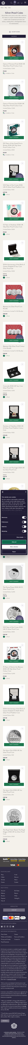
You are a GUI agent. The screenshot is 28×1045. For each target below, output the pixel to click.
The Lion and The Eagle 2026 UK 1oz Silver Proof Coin (13, 469)
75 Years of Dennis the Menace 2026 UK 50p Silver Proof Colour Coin (13, 669)
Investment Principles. (11, 979)
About (15, 880)
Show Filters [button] (16, 32)
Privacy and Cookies (6, 939)
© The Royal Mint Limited (10, 1032)
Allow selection (14, 546)
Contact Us (17, 939)
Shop (6, 7)
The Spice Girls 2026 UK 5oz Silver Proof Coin (12, 791)
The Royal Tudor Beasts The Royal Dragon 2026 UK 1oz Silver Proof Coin (14, 832)
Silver (9, 7)
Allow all (14, 542)
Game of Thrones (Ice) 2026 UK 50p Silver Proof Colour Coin (13, 105)
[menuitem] (11, 3)
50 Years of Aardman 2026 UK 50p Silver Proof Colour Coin (13, 226)
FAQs (15, 896)
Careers (3, 882)
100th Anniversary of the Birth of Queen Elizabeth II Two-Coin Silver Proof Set (14, 267)
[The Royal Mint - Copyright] (3, 3)
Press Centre (4, 934)
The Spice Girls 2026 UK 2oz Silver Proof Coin (12, 751)
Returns (16, 893)
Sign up (14, 910)
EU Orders (16, 891)
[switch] (24, 522)
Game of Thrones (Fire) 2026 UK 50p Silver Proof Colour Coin (14, 65)
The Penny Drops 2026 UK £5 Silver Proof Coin (13, 588)
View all (3, 901)
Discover (16, 877)
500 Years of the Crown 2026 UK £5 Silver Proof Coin (13, 628)
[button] (25, 2)
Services (3, 880)
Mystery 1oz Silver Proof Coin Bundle (12, 308)
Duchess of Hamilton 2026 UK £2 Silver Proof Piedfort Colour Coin (13, 428)
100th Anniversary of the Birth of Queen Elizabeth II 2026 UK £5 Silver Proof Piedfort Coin (14, 711)
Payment (3, 898)
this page (24, 1006)
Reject (14, 551)
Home (2, 7)
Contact (16, 882)
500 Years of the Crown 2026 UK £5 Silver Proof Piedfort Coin (14, 186)
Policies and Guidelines (6, 937)
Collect (2, 877)
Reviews (3, 896)
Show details (20, 537)
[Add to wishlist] (22, 42)
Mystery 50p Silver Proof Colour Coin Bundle (13, 347)
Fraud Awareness (5, 942)
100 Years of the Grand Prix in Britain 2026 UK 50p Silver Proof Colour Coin (12, 145)
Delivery (3, 893)
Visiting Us (16, 898)
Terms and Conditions (19, 937)
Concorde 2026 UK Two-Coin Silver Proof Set (13, 387)
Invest (15, 875)
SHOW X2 (14, 36)
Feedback (5, 1021)
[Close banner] (25, 491)
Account (3, 891)
